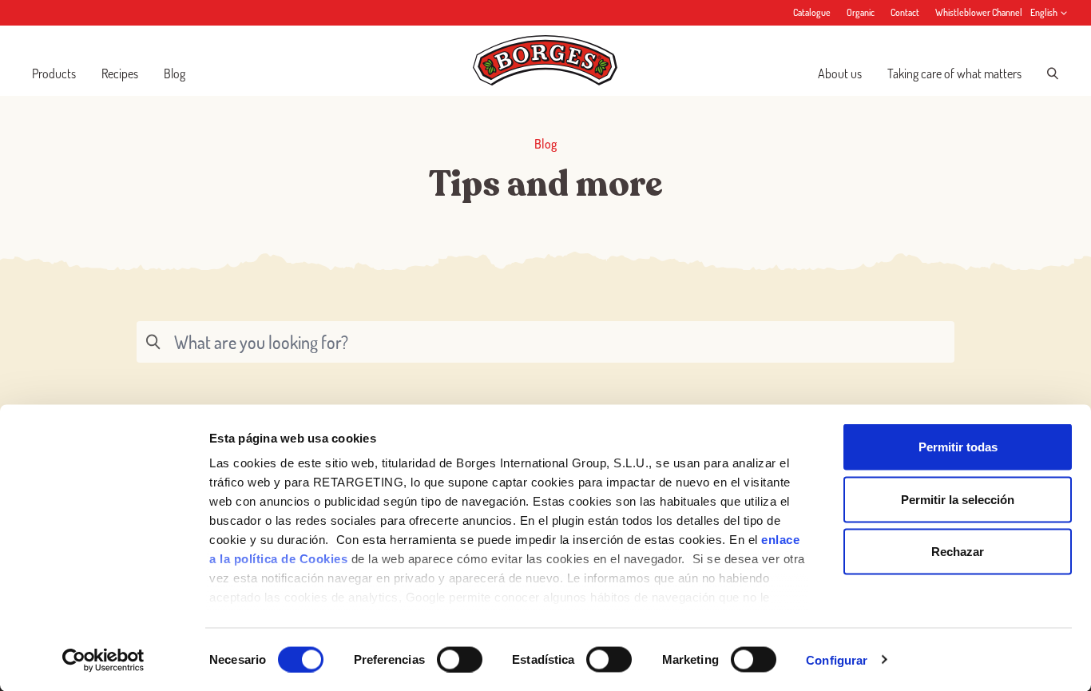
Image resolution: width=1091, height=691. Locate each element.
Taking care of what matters (954, 73)
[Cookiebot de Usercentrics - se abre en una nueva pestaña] (103, 660)
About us (840, 73)
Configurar (836, 659)
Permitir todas (958, 447)
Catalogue (812, 12)
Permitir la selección (957, 499)
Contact (905, 12)
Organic (861, 12)
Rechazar (957, 551)
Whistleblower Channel (978, 12)
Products (54, 73)
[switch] (459, 659)
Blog (174, 73)
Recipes (119, 73)
